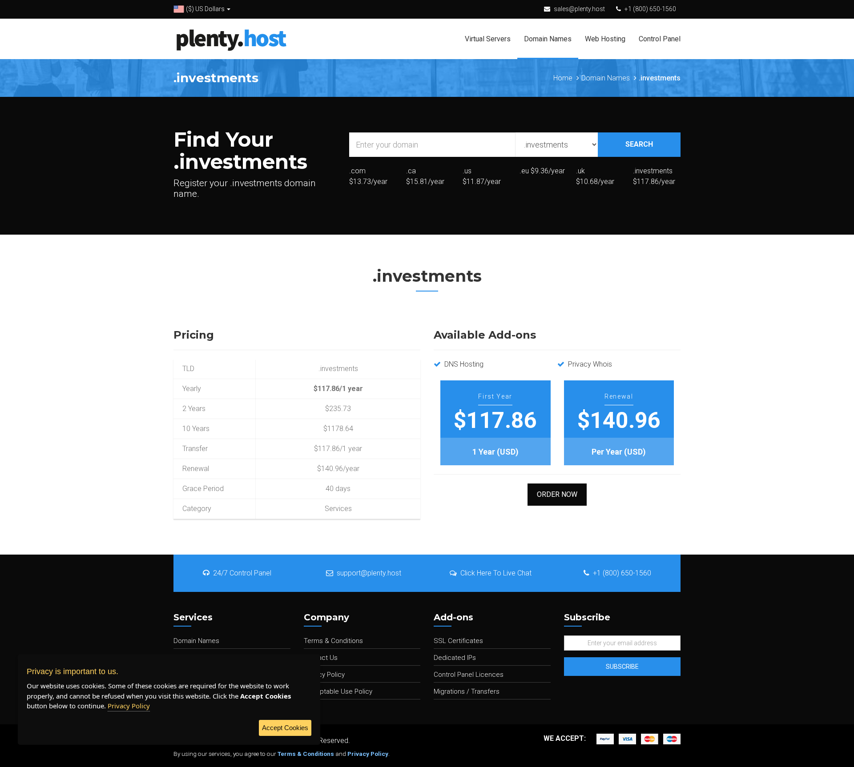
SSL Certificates (458, 641)
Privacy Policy (324, 675)
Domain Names (548, 39)
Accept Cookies (285, 727)
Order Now (557, 494)
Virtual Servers (488, 39)
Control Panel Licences (469, 675)
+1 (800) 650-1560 (650, 8)
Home (562, 78)
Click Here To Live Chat (496, 573)
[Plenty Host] (231, 39)
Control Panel (660, 39)
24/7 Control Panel (242, 573)
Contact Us (321, 658)
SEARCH (639, 144)
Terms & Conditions (333, 641)
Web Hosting (605, 39)
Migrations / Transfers (467, 691)
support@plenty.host (369, 573)
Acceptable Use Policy (338, 691)
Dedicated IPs (455, 658)
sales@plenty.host (579, 8)
